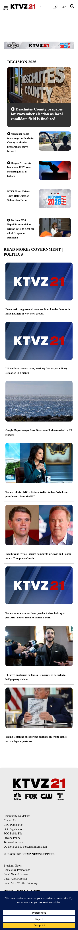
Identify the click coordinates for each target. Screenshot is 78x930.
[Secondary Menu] (8, 6)
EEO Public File (13, 824)
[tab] (39, 61)
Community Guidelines (17, 816)
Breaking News (13, 865)
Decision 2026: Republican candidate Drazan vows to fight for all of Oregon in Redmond (20, 229)
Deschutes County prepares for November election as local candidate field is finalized (37, 114)
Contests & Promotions (17, 869)
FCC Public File (13, 833)
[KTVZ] (25, 6)
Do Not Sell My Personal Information (25, 846)
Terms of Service (13, 842)
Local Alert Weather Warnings (21, 883)
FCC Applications (14, 829)
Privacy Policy (12, 837)
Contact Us (10, 820)
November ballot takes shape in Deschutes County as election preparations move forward (20, 143)
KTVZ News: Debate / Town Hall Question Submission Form (19, 196)
